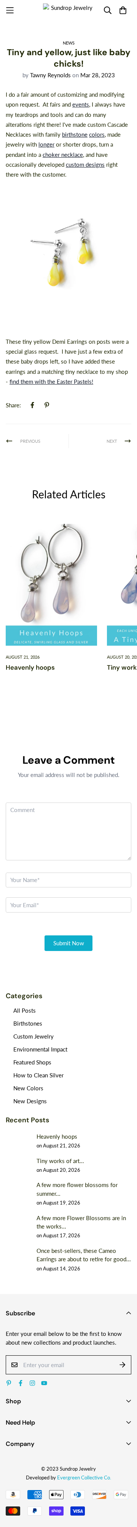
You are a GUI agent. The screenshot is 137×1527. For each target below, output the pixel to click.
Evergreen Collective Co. (84, 1477)
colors (97, 134)
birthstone (75, 134)
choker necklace (63, 154)
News (69, 42)
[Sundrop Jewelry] (68, 10)
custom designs (85, 164)
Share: (13, 405)
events (80, 104)
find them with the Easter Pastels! (51, 381)
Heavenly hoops (30, 667)
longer (46, 144)
